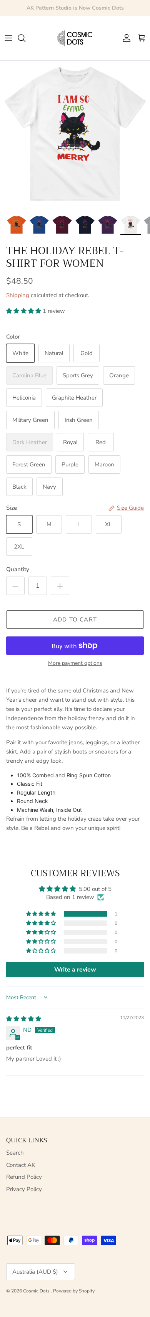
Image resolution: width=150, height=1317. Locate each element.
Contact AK (20, 1165)
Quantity (17, 569)
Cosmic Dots (37, 1291)
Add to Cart (75, 619)
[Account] (124, 38)
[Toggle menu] (8, 38)
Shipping (17, 295)
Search (15, 1153)
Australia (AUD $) (35, 1272)
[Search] (25, 38)
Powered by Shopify (74, 1291)
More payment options (75, 663)
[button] (24, 311)
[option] (75, 135)
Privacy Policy (24, 1189)
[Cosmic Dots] (75, 38)
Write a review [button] (75, 969)
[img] (23, 1019)
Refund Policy (24, 1177)
